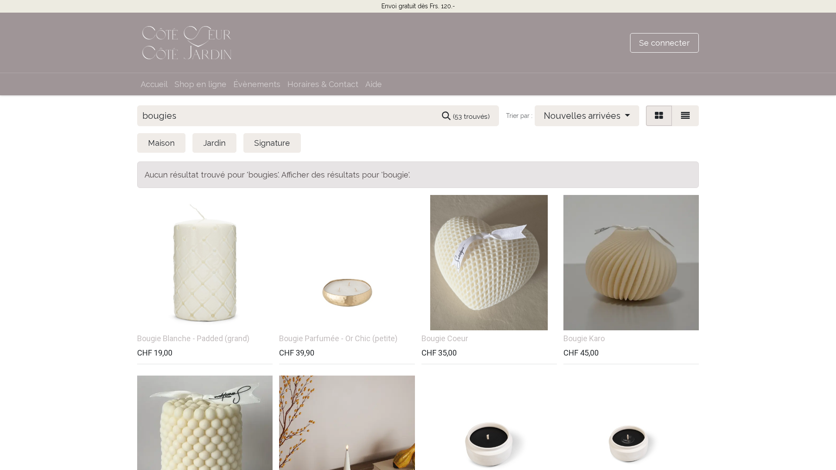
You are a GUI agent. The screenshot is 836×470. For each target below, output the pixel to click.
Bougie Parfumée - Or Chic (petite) (338, 338)
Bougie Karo (584, 338)
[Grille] (659, 115)
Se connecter (664, 42)
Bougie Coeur (444, 338)
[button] (587, 115)
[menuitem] (154, 84)
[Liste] (685, 115)
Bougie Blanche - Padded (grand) (193, 338)
